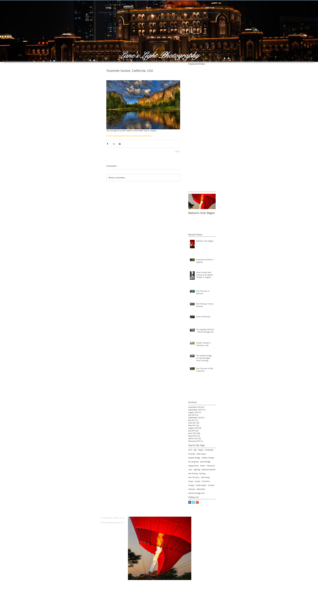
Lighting (197, 469)
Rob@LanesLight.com (115, 522)
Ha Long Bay (193, 461)
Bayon (200, 450)
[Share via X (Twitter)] (113, 144)
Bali (195, 450)
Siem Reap (205, 477)
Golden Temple (208, 458)
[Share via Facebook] (107, 144)
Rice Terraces (193, 477)
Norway (202, 473)
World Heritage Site (196, 493)
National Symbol (208, 469)
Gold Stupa (201, 454)
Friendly (191, 454)
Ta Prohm (206, 481)
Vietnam (191, 489)
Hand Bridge (205, 461)
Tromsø (211, 485)
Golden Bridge (194, 458)
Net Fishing (193, 473)
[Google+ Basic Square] (197, 502)
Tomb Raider (201, 485)
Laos (190, 469)
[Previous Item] (132, 548)
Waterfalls (201, 489)
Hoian (202, 465)
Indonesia (211, 465)
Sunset (197, 481)
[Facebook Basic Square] (189, 502)
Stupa (190, 481)
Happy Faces (193, 465)
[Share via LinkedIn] (120, 144)
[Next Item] (212, 201)
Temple (191, 485)
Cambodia (209, 450)
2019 (190, 450)
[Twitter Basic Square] (193, 502)
